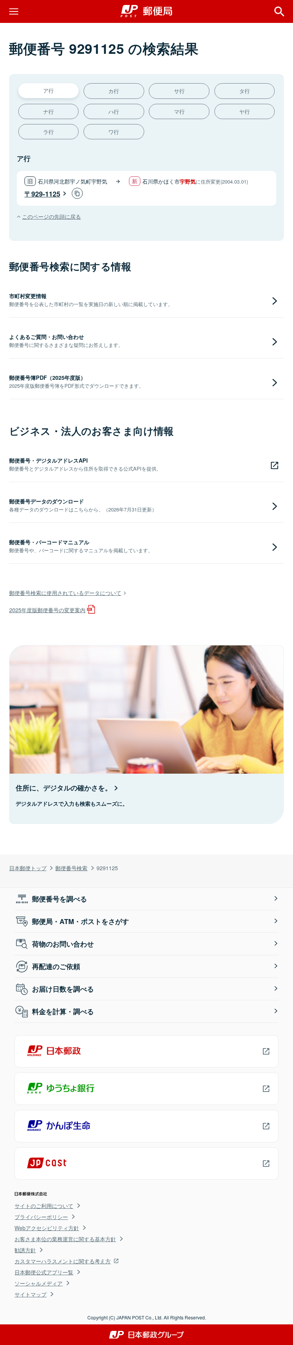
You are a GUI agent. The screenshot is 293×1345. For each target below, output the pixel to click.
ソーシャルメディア (38, 1283)
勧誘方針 (25, 1250)
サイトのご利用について (43, 1206)
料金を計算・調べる (63, 1011)
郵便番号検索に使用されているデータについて (65, 593)
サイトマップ (30, 1294)
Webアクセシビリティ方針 (46, 1228)
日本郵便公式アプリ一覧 (43, 1272)
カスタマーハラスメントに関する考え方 (62, 1261)
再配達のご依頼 (56, 966)
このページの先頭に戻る (51, 216)
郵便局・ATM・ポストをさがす (80, 921)
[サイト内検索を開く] (279, 11)
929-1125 (45, 194)
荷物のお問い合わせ (63, 944)
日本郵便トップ (28, 868)
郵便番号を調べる (59, 899)
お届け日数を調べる (63, 989)
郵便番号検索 (71, 868)
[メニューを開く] (13, 11)
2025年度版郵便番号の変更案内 (47, 610)
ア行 (48, 90)
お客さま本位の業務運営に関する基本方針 (65, 1239)
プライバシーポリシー (41, 1217)
